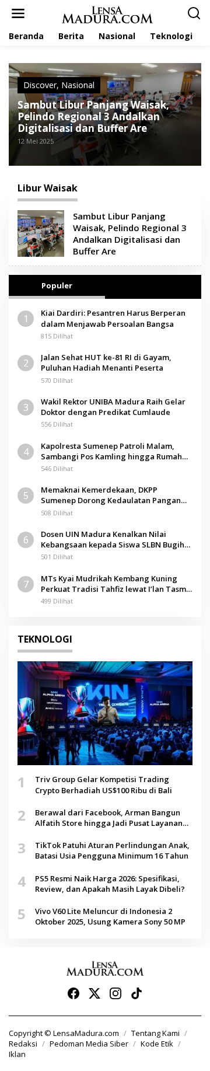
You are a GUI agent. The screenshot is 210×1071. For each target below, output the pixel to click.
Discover (40, 84)
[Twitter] (94, 993)
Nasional (77, 84)
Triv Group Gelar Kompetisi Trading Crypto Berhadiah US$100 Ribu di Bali (103, 784)
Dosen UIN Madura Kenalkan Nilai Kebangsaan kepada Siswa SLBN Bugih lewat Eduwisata (112, 539)
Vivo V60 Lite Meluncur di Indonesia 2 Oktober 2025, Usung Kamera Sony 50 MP (110, 916)
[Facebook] (73, 993)
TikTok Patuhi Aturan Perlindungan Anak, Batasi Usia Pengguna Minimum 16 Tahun (112, 850)
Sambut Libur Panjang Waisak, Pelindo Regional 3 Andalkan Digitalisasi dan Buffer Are (93, 116)
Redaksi (23, 1043)
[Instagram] (115, 993)
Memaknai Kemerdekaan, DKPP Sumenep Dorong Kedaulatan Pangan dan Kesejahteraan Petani (111, 494)
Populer (56, 285)
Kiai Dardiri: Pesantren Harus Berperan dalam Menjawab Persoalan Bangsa (113, 318)
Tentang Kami (155, 1033)
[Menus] (18, 13)
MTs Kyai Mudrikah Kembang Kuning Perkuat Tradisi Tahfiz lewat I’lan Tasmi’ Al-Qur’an (115, 583)
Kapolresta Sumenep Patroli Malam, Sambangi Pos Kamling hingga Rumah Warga (111, 451)
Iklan (17, 1054)
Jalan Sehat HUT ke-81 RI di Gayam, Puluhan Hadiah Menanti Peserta (106, 362)
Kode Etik (157, 1043)
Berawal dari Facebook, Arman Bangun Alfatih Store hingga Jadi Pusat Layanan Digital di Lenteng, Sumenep (109, 817)
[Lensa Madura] (107, 13)
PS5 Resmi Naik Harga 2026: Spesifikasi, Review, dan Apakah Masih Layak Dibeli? (110, 883)
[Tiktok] (136, 993)
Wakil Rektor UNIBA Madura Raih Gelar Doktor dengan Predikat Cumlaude (113, 406)
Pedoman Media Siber (89, 1043)
